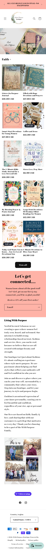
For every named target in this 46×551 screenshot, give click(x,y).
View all (23, 265)
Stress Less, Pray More (32, 169)
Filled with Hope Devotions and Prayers (33, 94)
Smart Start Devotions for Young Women (12, 132)
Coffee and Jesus (30, 131)
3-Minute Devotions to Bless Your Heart (32, 251)
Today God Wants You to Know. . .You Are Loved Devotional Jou (12, 252)
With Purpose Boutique (21, 537)
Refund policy (21, 540)
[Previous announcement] (4, 4)
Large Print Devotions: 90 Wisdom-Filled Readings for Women (33, 212)
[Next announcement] (41, 4)
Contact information (16, 548)
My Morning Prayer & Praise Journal (11, 211)
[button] (5, 19)
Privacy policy (33, 540)
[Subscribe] (39, 307)
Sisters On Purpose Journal (10, 94)
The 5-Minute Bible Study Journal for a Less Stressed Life (10, 171)
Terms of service (17, 544)
